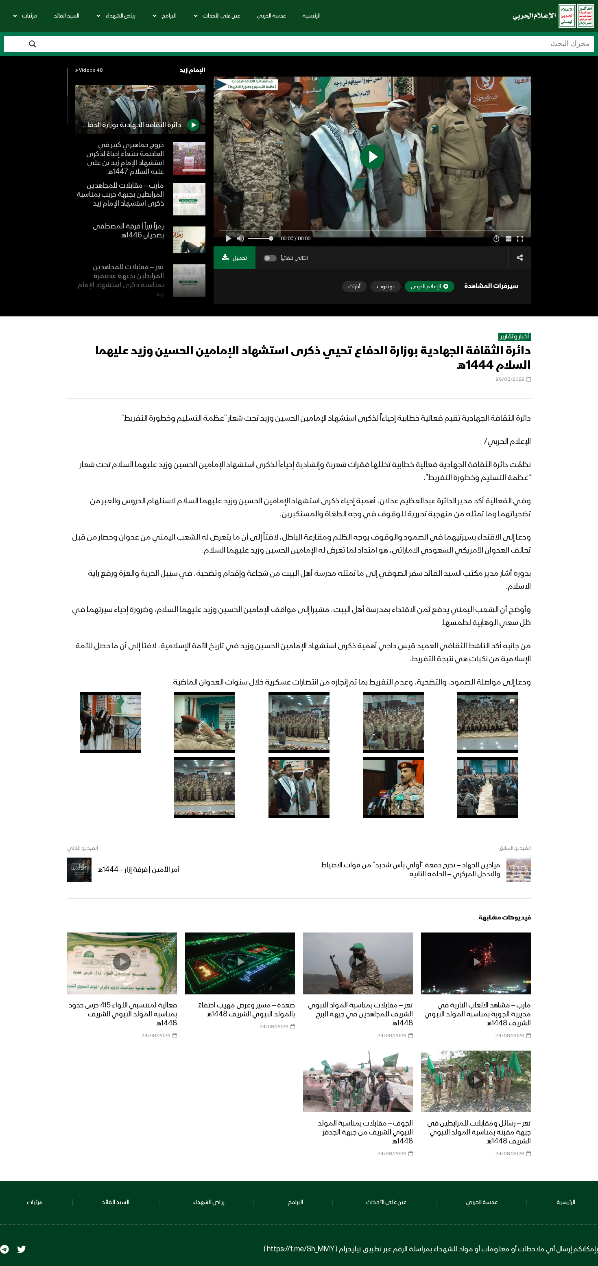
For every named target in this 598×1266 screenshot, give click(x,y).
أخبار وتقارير (514, 337)
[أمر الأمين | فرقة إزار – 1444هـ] (79, 870)
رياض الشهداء (120, 16)
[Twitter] (21, 1249)
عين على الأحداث (221, 16)
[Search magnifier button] (32, 44)
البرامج (169, 16)
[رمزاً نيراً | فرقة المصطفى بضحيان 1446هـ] (189, 240)
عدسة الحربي (271, 16)
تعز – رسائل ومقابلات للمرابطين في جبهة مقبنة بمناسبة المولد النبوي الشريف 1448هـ (479, 1132)
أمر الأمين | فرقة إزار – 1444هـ (138, 869)
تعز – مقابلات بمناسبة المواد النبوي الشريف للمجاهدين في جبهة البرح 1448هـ (360, 1014)
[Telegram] (4, 1249)
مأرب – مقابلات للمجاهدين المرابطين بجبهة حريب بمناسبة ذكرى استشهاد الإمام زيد (120, 194)
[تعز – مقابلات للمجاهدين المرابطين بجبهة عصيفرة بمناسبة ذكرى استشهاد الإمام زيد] (189, 280)
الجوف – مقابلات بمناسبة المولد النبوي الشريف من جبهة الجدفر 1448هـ (365, 1132)
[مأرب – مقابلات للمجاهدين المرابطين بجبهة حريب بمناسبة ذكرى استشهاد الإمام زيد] (189, 199)
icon (476, 962)
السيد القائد (66, 16)
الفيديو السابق (514, 848)
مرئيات (29, 16)
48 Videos (90, 70)
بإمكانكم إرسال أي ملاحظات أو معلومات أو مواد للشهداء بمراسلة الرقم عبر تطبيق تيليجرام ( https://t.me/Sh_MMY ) (431, 1249)
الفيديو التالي (82, 848)
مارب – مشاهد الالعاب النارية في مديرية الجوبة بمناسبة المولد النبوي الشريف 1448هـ (477, 1014)
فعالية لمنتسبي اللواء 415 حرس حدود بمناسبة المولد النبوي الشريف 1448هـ (122, 1014)
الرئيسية (311, 16)
